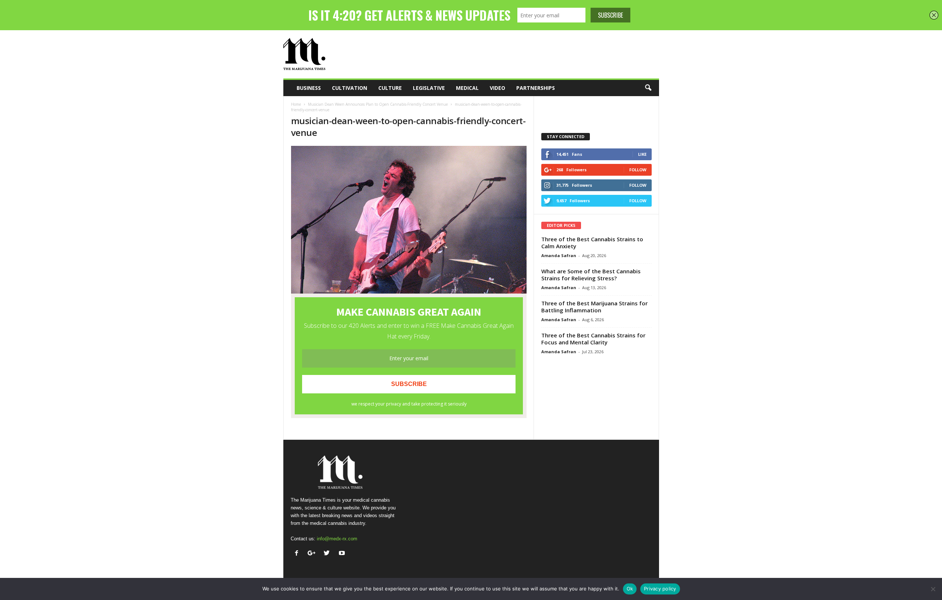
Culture (390, 87)
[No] (932, 589)
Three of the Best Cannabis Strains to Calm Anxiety (592, 242)
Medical (467, 87)
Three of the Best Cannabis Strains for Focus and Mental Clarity (593, 338)
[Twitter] (328, 554)
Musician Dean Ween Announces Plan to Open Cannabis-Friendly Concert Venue (378, 104)
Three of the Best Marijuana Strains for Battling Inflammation (594, 306)
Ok (630, 589)
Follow (638, 169)
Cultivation (349, 87)
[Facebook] (298, 554)
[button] (648, 88)
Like (642, 154)
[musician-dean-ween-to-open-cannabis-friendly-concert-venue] (409, 220)
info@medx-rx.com (337, 538)
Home (296, 104)
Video (497, 87)
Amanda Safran (558, 255)
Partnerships (535, 87)
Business (309, 87)
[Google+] (313, 554)
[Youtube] (343, 554)
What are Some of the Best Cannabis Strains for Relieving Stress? (591, 274)
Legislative (429, 87)
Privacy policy (660, 589)
